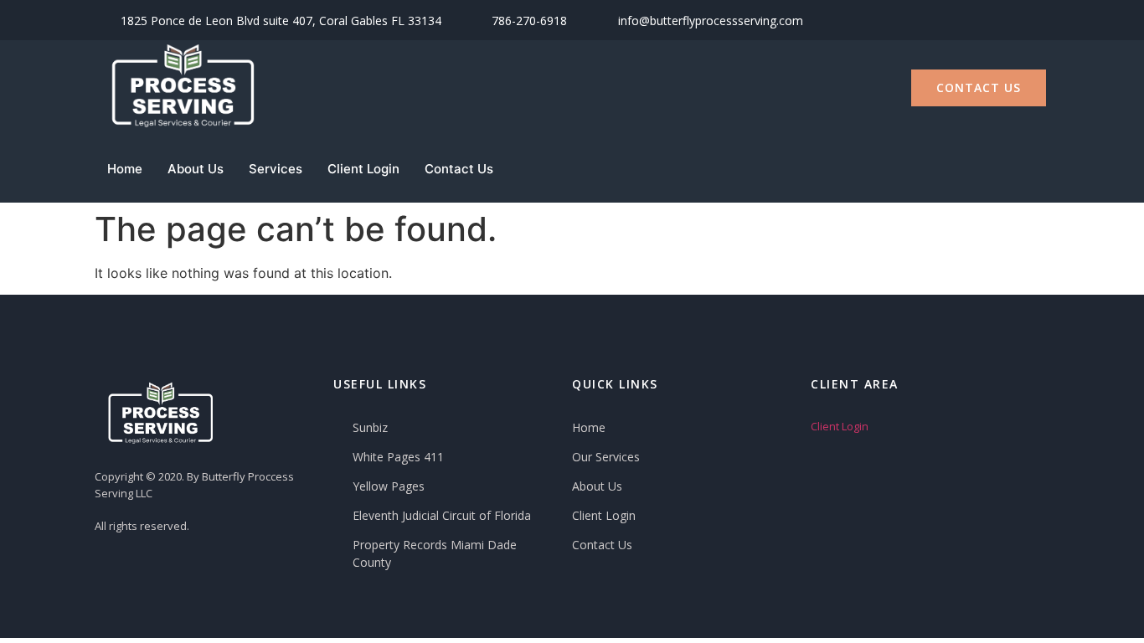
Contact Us (459, 169)
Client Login (363, 169)
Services (275, 169)
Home (124, 169)
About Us (195, 169)
